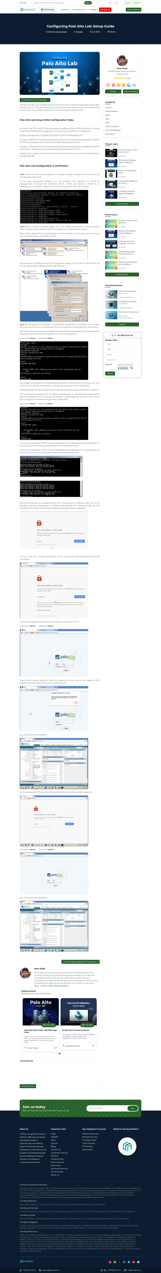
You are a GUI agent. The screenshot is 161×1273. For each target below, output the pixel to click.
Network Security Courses (48, 1226)
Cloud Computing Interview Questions (94, 1188)
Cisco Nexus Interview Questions (106, 1193)
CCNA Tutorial (35, 1251)
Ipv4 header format (103, 1246)
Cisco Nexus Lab (63, 1212)
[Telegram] (139, 1262)
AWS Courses (80, 1228)
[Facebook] (125, 1262)
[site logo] (28, 9)
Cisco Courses (43, 1228)
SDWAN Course (108, 1219)
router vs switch (27, 1242)
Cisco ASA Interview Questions (44, 1197)
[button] (60, 1053)
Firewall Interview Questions (126, 1188)
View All (122, 324)
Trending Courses (27, 1215)
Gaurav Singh (122, 293)
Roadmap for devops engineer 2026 (93, 1242)
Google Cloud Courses (61, 1228)
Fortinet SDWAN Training (31, 1219)
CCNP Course (74, 1219)
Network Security (97, 1204)
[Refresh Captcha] (131, 368)
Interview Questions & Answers (33, 1185)
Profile (113, 91)
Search (88, 3)
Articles (79, 32)
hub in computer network (47, 1240)
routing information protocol (44, 1237)
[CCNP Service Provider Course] (111, 294)
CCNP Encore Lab (94, 1212)
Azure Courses (94, 1228)
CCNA (107, 123)
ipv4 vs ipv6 (89, 1240)
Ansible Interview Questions (121, 1191)
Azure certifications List (92, 1249)
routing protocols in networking (61, 1242)
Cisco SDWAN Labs (113, 1249)
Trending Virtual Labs (29, 1208)
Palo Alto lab (28, 156)
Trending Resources (28, 1232)
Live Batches (105, 9)
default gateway (27, 1240)
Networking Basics (28, 1204)
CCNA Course (123, 1219)
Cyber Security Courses (119, 1226)
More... (37, 986)
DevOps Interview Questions (52, 1193)
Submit (110, 373)
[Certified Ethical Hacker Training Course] (111, 305)
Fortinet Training (27, 1226)
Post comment (28, 1086)
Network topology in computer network (48, 1249)
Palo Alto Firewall (80, 1204)
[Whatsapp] (112, 336)
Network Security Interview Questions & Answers (82, 1197)
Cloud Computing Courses (95, 1226)
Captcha (108, 364)
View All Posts (122, 204)
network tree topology (72, 1240)
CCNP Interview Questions (106, 1195)
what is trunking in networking (33, 1235)
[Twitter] (120, 1262)
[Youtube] (134, 1262)
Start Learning (133, 10)
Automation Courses (71, 1226)
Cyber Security (45, 1204)
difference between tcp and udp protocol (115, 1240)
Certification (110, 134)
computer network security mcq (34, 1188)
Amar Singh (61, 32)
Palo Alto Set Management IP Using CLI (80, 961)
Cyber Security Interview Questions (62, 1191)
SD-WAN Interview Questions (53, 1195)
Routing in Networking (105, 1244)
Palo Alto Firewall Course (55, 1219)
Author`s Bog (47, 986)
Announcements (111, 111)
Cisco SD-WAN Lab (113, 1212)
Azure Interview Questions (80, 1195)
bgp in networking (112, 1235)
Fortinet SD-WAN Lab (29, 1212)
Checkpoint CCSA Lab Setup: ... (35, 100)
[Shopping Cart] (110, 2)
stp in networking (119, 1242)
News (107, 119)
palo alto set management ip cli (78, 1244)
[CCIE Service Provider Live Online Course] (111, 315)
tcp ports (40, 1242)
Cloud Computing (112, 126)
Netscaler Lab (47, 1212)
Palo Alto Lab (129, 1212)
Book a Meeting (62, 986)
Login (127, 3)
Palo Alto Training (111, 1228)
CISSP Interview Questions (62, 1188)
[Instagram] (111, 1262)
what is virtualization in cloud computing (78, 1237)
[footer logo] (27, 1261)
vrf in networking (57, 1235)
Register (136, 3)
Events (107, 115)
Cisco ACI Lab (78, 1212)
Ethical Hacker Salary (43, 1246)
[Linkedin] (130, 1262)
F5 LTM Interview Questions (32, 1191)
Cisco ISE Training (90, 1219)
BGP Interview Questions (78, 1193)
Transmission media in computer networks (73, 1246)
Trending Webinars (28, 1201)
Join (132, 1108)
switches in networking (77, 1235)
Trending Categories (29, 1222)
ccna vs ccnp (95, 1235)
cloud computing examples (50, 1244)
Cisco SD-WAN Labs (113, 130)
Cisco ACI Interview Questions (93, 1191)
